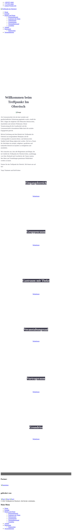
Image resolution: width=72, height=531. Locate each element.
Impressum (7, 29)
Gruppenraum (12, 22)
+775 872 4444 (9, 4)
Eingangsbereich (13, 17)
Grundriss (11, 25)
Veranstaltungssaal (13, 24)
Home (6, 12)
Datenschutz (12, 30)
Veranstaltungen (9, 32)
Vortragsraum (12, 20)
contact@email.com (10, 5)
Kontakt (6, 14)
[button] (36, 83)
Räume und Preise (9, 15)
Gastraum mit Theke (14, 19)
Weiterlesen (36, 196)
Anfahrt (6, 27)
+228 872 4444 (9, 2)
